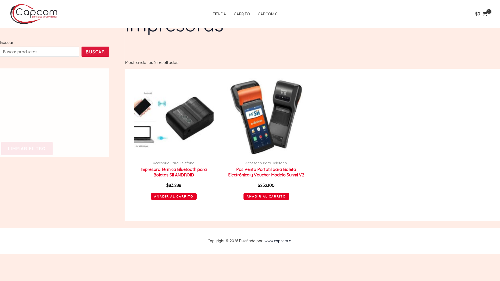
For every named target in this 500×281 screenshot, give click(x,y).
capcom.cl (269, 13)
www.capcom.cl (278, 241)
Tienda (219, 13)
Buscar (7, 42)
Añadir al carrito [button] (173, 196)
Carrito (242, 13)
